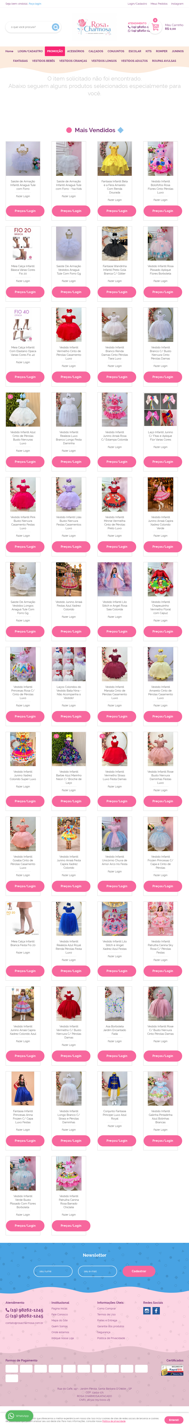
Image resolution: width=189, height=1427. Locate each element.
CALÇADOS (96, 51)
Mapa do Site (59, 1320)
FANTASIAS (20, 61)
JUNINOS (178, 51)
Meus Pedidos (159, 3)
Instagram (177, 3)
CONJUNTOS (116, 51)
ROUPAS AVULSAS (164, 61)
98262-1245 (142, 27)
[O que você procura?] (55, 27)
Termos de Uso (106, 1314)
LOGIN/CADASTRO (30, 51)
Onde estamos (60, 1332)
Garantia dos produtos (110, 1326)
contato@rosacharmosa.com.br (24, 1322)
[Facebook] (156, 1310)
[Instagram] (147, 1310)
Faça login (35, 3)
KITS (149, 51)
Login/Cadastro (137, 3)
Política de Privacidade (111, 1338)
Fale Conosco (59, 1314)
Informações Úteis (110, 1302)
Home (9, 51)
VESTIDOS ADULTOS (134, 61)
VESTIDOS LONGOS (104, 61)
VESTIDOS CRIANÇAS (73, 61)
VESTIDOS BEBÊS (43, 61)
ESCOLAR (135, 51)
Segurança (103, 1332)
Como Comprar (106, 1308)
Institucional (60, 1302)
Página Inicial (59, 1308)
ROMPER (161, 51)
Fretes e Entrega (107, 1320)
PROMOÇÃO (55, 51)
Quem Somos (59, 1326)
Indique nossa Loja (62, 1338)
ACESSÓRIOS (75, 51)
